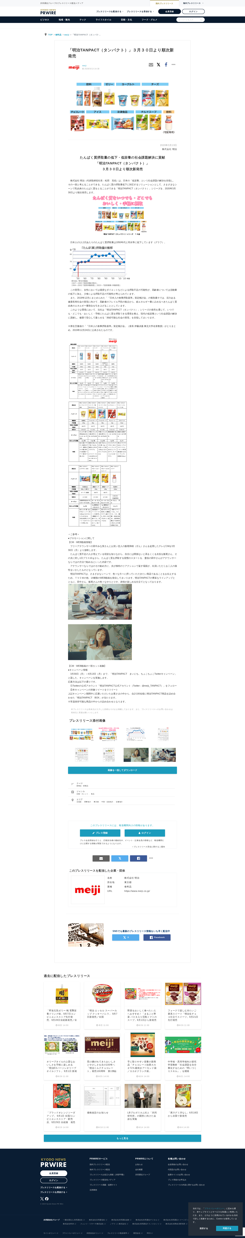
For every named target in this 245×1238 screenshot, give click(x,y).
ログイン (193, 11)
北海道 (79, 802)
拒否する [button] (204, 1228)
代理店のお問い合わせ (177, 1169)
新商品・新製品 (82, 786)
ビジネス (44, 19)
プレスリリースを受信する (139, 11)
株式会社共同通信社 (97, 1220)
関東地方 (88, 802)
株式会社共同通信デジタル (146, 1220)
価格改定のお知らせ (97, 1112)
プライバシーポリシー (214, 1208)
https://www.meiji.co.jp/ (137, 891)
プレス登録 (101, 833)
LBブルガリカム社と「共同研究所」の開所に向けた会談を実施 (142, 1115)
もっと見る (122, 1138)
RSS (149, 1233)
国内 (164, 3)
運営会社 (136, 1233)
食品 (92, 794)
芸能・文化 (126, 19)
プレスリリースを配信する (109, 11)
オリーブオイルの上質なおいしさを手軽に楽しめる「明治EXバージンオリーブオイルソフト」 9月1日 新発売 (62, 1068)
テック (83, 19)
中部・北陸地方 (108, 802)
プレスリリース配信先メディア (102, 1180)
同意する (227, 1228)
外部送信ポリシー (94, 1233)
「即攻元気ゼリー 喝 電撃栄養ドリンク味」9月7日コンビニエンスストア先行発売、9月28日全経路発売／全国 (62, 1016)
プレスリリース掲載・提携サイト (103, 1185)
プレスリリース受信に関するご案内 (149, 847)
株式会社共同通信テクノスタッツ (145, 1224)
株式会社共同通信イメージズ (175, 1220)
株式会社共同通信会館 (120, 1220)
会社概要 (139, 1169)
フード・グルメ (149, 19)
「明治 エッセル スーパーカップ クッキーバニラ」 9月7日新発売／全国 (102, 1013)
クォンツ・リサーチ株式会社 (92, 1224)
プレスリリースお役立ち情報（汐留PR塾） (107, 1175)
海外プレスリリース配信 (100, 1169)
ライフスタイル (103, 19)
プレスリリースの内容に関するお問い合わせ (186, 1185)
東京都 (96, 802)
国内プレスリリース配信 (100, 1164)
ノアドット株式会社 (118, 1224)
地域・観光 (64, 19)
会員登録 (169, 11)
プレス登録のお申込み (177, 1180)
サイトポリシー (50, 1233)
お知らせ (139, 1164)
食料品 (58, 35)
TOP (50, 35)
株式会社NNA (68, 1224)
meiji (66, 35)
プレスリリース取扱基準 (117, 1233)
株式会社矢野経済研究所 (175, 1224)
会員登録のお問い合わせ (178, 1164)
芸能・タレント (83, 794)
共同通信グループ (142, 1175)
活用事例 (93, 1190)
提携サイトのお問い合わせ (179, 1175)
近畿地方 (119, 802)
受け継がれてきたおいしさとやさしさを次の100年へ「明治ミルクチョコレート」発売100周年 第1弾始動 (101, 1068)
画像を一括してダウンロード (122, 770)
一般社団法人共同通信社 (73, 1220)
